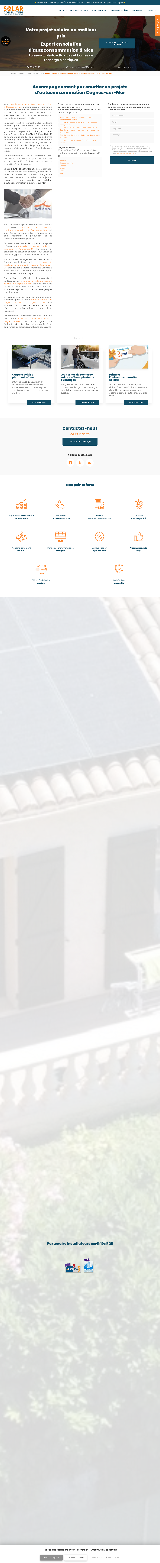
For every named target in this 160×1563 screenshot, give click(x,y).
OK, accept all (52, 1557)
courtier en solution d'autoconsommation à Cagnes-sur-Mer (28, 105)
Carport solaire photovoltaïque (23, 376)
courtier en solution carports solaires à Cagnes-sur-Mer (28, 282)
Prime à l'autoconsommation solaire (123, 377)
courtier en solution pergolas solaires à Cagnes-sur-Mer (28, 301)
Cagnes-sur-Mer (35, 73)
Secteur (22, 73)
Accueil (63, 10)
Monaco (63, 171)
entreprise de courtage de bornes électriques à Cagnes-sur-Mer (28, 247)
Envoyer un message (80, 441)
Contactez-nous (125, 67)
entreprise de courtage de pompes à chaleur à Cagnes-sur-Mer (28, 265)
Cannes (63, 166)
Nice (61, 173)
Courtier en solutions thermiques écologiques (79, 127)
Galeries (136, 10)
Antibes (63, 161)
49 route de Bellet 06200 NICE (80, 67)
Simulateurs (98, 10)
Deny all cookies (76, 1557)
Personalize (97, 1557)
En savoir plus (39, 402)
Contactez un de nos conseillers (117, 43)
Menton (63, 168)
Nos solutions (78, 10)
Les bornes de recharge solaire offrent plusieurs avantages (77, 377)
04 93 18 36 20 (33, 67)
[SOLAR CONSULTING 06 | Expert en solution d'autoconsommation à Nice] (13, 10)
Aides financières (119, 10)
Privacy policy (114, 1557)
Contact (151, 10)
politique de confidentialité (125, 154)
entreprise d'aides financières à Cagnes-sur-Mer (28, 320)
